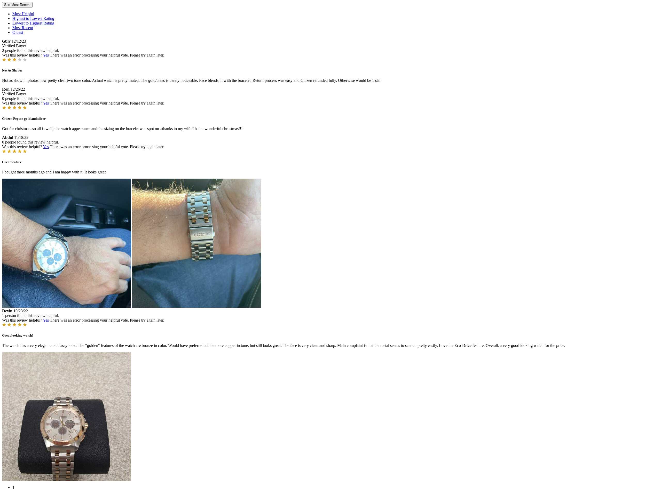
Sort (17, 5)
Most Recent (22, 28)
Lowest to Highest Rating (33, 23)
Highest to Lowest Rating (33, 18)
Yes (46, 55)
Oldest (17, 32)
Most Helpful (23, 14)
